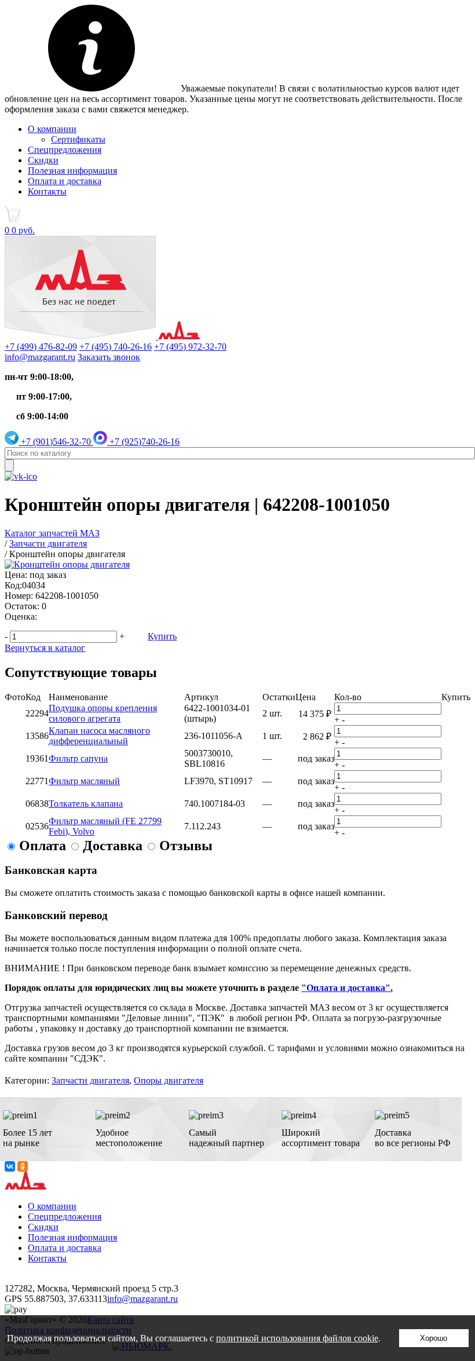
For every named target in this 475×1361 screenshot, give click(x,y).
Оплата (42, 845)
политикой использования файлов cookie (297, 1338)
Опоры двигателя (168, 1080)
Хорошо (433, 1338)
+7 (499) (41, 347)
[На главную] (102, 336)
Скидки (43, 160)
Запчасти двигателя (90, 1080)
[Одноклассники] (22, 1166)
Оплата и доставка (64, 181)
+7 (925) (143, 442)
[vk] (21, 476)
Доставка (112, 845)
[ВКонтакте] (10, 1166)
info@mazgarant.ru (40, 357)
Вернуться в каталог (45, 648)
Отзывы (186, 845)
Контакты (47, 191)
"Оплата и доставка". (347, 988)
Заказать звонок (109, 357)
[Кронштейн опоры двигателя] (67, 564)
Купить (162, 636)
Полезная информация (72, 170)
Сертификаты (78, 139)
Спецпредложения (64, 150)
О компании (52, 129)
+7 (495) (115, 347)
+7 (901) (55, 442)
